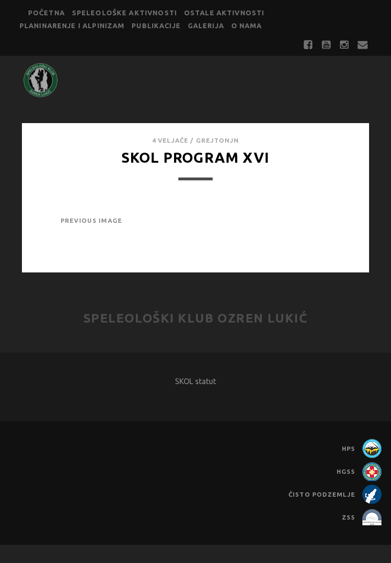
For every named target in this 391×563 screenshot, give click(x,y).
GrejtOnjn (217, 140)
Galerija (206, 26)
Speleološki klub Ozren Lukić (195, 318)
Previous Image (92, 220)
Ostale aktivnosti (224, 13)
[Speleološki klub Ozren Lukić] (40, 94)
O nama (246, 26)
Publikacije (156, 26)
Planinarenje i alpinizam (72, 26)
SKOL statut (195, 381)
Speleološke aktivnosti (124, 13)
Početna (46, 13)
